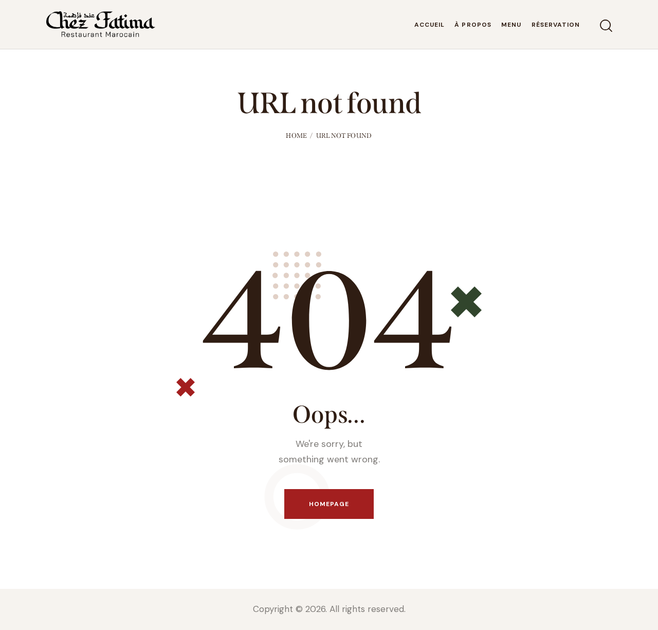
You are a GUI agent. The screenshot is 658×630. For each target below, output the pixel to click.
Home (296, 135)
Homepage (329, 504)
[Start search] (605, 25)
